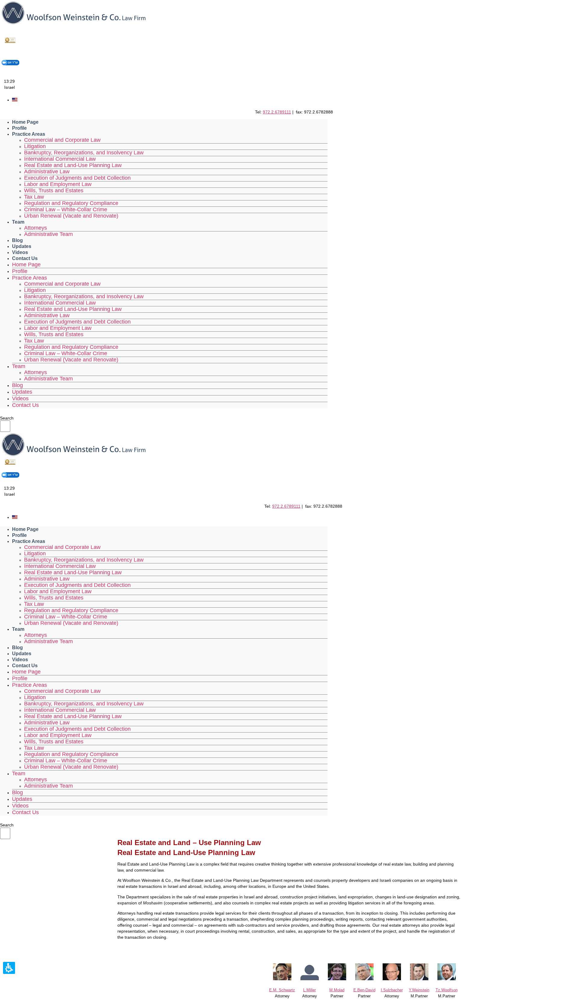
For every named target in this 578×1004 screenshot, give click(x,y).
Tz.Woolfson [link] (447, 990)
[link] (447, 980)
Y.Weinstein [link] (419, 990)
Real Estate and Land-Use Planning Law (73, 165)
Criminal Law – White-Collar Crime (65, 209)
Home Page (25, 122)
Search (7, 418)
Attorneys (35, 228)
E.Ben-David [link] (364, 990)
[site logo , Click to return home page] (73, 24)
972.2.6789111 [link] (277, 112)
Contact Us (25, 258)
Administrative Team (48, 234)
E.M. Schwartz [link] (282, 990)
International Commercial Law (60, 159)
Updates (21, 246)
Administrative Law (47, 172)
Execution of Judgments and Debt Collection (77, 178)
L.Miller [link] (309, 990)
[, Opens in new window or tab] (10, 42)
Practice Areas (28, 134)
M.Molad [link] (336, 990)
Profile (19, 128)
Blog (17, 240)
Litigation (35, 146)
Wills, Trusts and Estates (53, 190)
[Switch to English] (14, 100)
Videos (20, 252)
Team (18, 222)
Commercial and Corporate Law (62, 140)
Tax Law (34, 197)
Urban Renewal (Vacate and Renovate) (71, 216)
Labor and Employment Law (58, 184)
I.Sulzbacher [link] (392, 990)
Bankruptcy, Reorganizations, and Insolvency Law (84, 153)
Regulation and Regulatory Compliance (71, 203)
